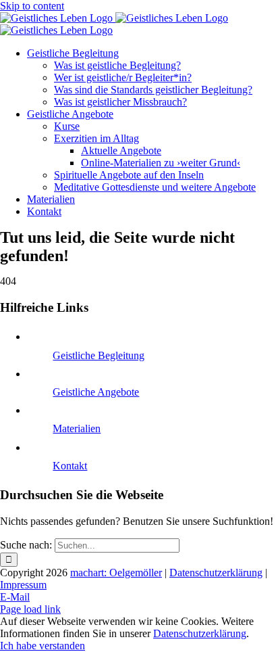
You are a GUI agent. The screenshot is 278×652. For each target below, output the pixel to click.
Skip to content (32, 5)
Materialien (77, 428)
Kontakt (70, 465)
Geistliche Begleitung (98, 355)
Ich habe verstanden (42, 645)
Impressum (23, 584)
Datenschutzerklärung (215, 572)
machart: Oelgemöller (116, 572)
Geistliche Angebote (96, 392)
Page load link (30, 609)
